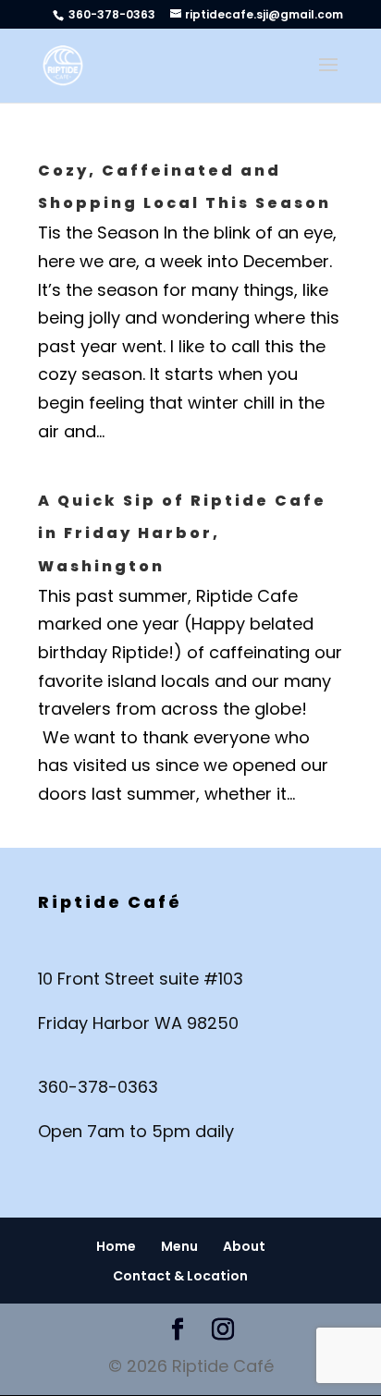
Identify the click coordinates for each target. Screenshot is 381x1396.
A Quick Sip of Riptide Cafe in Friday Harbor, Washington (182, 533)
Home (116, 1246)
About (244, 1246)
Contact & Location (180, 1276)
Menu (179, 1246)
